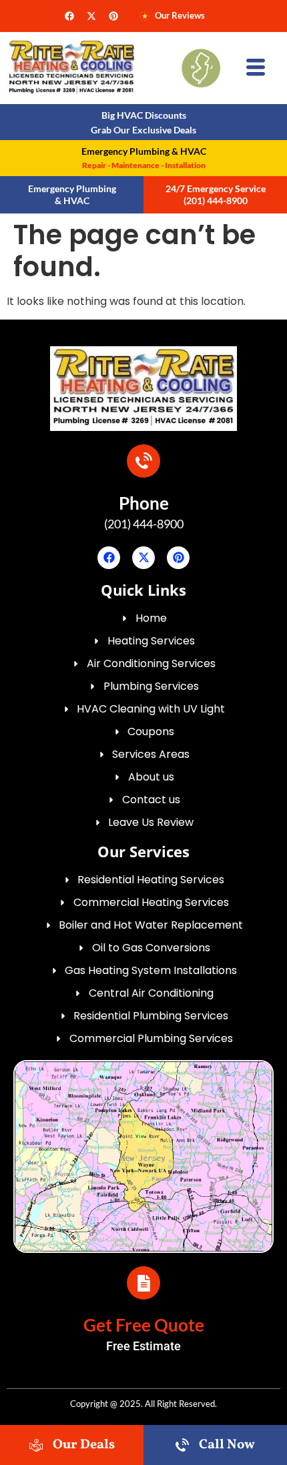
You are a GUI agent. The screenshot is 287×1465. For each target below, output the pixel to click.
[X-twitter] (91, 16)
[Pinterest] (113, 16)
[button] (256, 68)
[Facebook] (69, 16)
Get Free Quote (143, 1325)
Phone (144, 503)
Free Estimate (143, 1346)
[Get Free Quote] (143, 1283)
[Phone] (143, 461)
